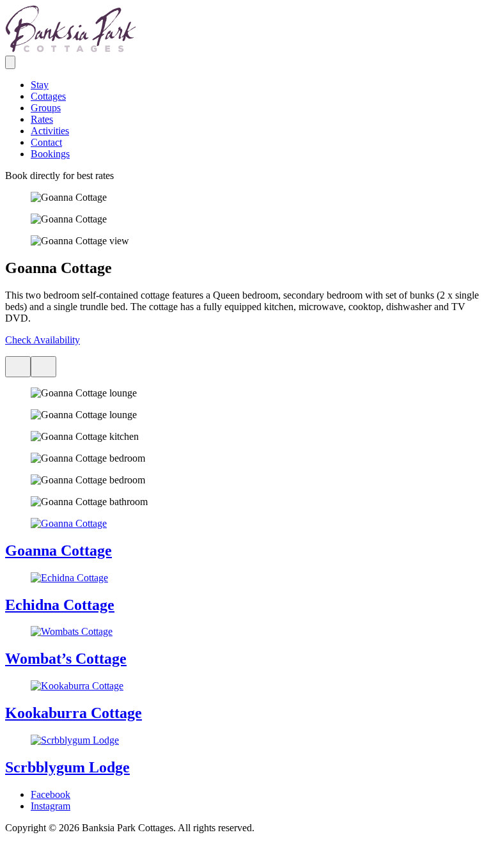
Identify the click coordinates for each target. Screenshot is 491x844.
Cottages (48, 96)
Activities (50, 130)
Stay (40, 84)
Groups (46, 107)
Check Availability (42, 339)
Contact (46, 142)
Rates (42, 119)
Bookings (50, 153)
